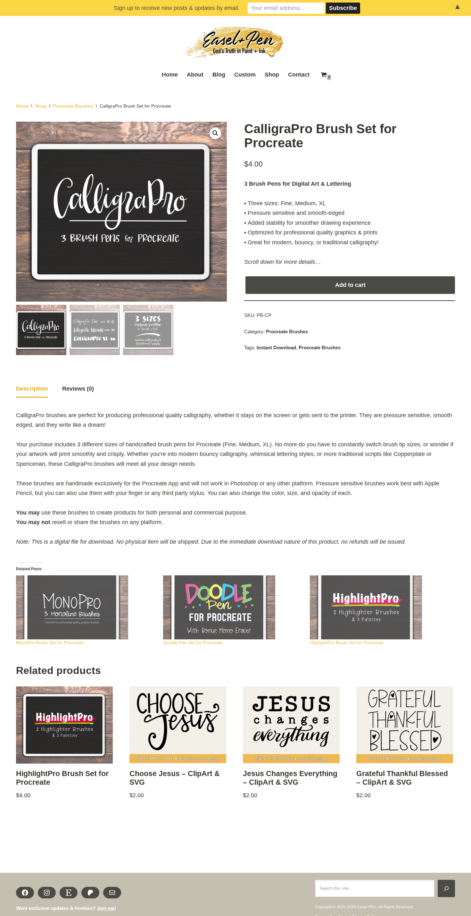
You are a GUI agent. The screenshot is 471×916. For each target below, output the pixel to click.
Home (170, 74)
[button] (215, 133)
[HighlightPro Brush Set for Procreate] (380, 607)
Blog (218, 74)
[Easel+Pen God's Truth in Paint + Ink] (235, 43)
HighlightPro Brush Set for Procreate (347, 642)
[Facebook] (25, 892)
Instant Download (276, 347)
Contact (299, 74)
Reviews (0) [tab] (78, 388)
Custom (245, 74)
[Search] (446, 888)
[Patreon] (90, 892)
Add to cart (350, 285)
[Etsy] (69, 892)
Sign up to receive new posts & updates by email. (177, 8)
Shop (272, 74)
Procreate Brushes (73, 106)
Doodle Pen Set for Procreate (193, 642)
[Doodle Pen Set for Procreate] (233, 607)
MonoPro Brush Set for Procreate (50, 642)
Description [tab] (32, 388)
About (195, 74)
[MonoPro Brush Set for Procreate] (86, 607)
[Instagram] (47, 892)
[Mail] (112, 892)
